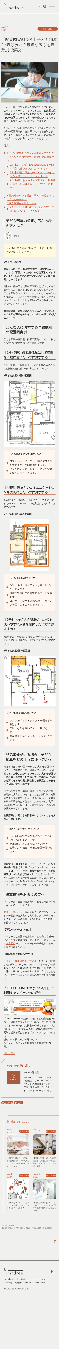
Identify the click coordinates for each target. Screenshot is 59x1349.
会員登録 (10, 943)
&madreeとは (10, 1279)
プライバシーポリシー (37, 1279)
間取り (18, 1102)
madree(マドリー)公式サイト (36, 1283)
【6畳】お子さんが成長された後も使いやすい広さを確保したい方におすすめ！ (33, 184)
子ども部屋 (7, 1102)
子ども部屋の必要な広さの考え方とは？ (30, 153)
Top (2, 1226)
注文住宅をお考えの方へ (22, 203)
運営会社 (18, 1283)
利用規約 (22, 1279)
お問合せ (8, 1283)
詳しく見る (9, 1053)
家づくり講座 (9, 1226)
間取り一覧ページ (13, 912)
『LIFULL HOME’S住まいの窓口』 (21, 961)
